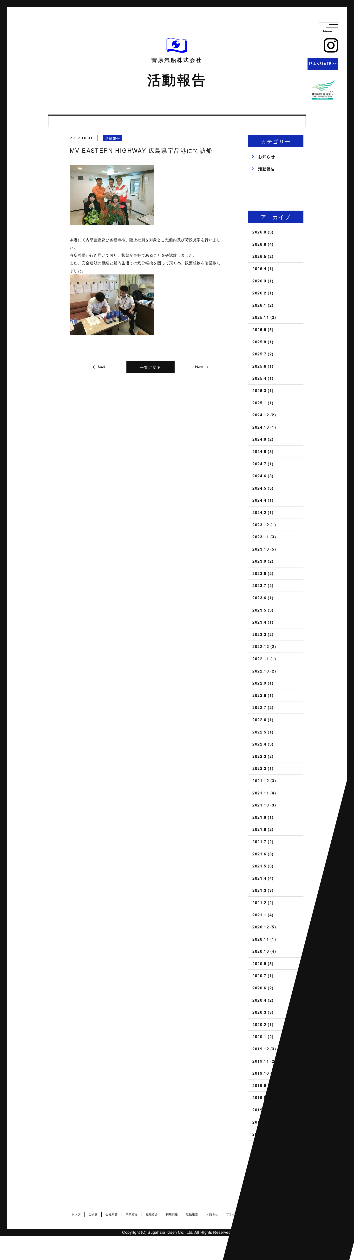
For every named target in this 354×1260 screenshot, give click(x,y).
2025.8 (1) (263, 342)
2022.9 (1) (263, 683)
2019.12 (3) (264, 1049)
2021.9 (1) (263, 817)
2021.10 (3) (264, 805)
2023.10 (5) (264, 549)
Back (102, 367)
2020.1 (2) (263, 1036)
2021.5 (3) (263, 866)
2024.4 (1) (263, 500)
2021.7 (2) (263, 841)
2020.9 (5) (263, 963)
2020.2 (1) (263, 1024)
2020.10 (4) (264, 951)
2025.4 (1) (263, 378)
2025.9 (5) (263, 329)
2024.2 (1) (263, 512)
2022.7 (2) (263, 707)
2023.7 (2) (263, 585)
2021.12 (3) (264, 780)
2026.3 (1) (263, 281)
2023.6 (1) (263, 597)
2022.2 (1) (263, 768)
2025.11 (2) (264, 317)
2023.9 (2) (263, 561)
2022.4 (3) (263, 744)
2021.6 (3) (263, 854)
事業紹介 (132, 1214)
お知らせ (266, 156)
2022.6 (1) (263, 719)
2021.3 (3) (263, 890)
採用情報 (172, 1214)
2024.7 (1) (263, 464)
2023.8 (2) (263, 573)
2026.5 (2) (263, 256)
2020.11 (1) (264, 939)
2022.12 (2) (264, 646)
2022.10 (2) (264, 671)
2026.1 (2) (263, 305)
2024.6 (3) (263, 476)
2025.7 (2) (263, 354)
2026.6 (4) (263, 244)
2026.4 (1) (263, 268)
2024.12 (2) (264, 415)
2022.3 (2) (263, 756)
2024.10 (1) (264, 427)
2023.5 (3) (263, 610)
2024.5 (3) (263, 488)
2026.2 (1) (263, 293)
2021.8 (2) (263, 829)
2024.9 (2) (263, 439)
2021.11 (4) (264, 793)
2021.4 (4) (263, 878)
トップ (76, 1214)
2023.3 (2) (263, 634)
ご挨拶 (93, 1214)
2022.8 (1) (263, 695)
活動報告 (266, 169)
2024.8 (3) (263, 451)
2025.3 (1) (263, 390)
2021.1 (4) (263, 915)
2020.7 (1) (263, 975)
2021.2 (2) (263, 902)
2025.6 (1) (263, 366)
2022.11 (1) (264, 658)
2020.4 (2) (263, 1000)
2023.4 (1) (263, 622)
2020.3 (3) (263, 1012)
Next (199, 367)
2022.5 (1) (263, 732)
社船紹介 (152, 1214)
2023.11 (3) (264, 537)
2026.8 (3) (263, 232)
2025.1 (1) (263, 403)
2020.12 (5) (264, 927)
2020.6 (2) (263, 988)
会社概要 (111, 1214)
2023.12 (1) (264, 524)
